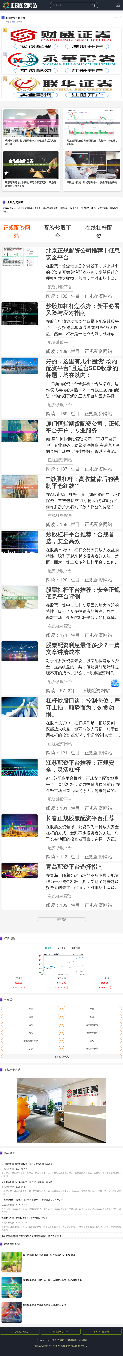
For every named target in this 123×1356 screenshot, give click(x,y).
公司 (92, 1040)
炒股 (31, 1048)
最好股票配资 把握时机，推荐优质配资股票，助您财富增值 (52, 1279)
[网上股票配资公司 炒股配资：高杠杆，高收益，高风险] (92, 122)
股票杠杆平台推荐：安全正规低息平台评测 (83, 592)
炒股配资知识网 (31, 1040)
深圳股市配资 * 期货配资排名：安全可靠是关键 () (25, 1217)
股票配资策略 (92, 1024)
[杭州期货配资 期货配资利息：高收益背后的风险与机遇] (30, 122)
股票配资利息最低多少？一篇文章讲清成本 (83, 648)
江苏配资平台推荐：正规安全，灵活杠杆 (80, 765)
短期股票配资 (92, 1048)
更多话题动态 (61, 1056)
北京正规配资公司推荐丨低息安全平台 (83, 253)
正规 (31, 1024)
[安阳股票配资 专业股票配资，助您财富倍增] (12, 1312)
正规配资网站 (60, 460)
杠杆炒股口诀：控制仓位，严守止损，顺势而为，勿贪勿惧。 (83, 707)
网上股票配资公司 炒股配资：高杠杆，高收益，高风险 (27, 1182)
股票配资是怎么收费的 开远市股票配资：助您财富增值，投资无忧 (32, 1199)
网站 (31, 1032)
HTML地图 (81, 1340)
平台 (92, 1008)
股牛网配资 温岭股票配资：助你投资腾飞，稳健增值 (49, 1254)
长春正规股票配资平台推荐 (80, 818)
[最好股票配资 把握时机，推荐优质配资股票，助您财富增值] (12, 1287)
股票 (31, 1016)
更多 (116, 17)
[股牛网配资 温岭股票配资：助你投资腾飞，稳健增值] (12, 1262)
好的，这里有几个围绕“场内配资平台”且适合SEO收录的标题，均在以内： (82, 368)
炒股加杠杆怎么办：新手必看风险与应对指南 (83, 309)
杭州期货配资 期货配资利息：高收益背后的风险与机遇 (27, 1164)
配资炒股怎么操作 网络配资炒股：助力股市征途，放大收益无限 (31, 1235)
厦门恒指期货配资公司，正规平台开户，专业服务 (83, 426)
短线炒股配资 (92, 1032)
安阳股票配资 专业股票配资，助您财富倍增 (44, 1304)
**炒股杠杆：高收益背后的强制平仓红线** (82, 482)
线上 (92, 1016)
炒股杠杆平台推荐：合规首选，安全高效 (80, 537)
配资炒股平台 (60, 287)
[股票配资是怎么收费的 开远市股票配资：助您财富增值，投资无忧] (30, 164)
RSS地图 (70, 1340)
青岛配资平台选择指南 (74, 866)
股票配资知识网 (69, 1346)
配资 (31, 1008)
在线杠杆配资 (60, 515)
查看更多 (61, 919)
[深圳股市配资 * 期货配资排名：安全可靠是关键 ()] (92, 164)
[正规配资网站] (19, 4)
